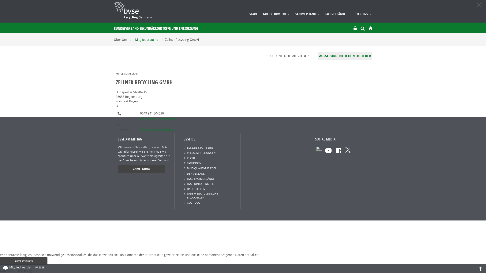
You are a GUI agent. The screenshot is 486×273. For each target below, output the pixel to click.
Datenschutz (196, 189)
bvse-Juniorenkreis (200, 184)
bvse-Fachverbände (201, 178)
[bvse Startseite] (370, 28)
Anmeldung (141, 169)
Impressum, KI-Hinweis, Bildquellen (203, 195)
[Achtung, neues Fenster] (319, 149)
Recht (191, 158)
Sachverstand (306, 14)
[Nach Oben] (480, 268)
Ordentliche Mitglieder (289, 56)
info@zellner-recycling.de (158, 119)
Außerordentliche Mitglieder (345, 56)
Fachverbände (336, 14)
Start (253, 14)
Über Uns (362, 14)
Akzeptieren (23, 261)
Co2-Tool (193, 202)
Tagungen (194, 163)
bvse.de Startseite (200, 147)
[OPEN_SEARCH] (362, 28)
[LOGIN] (355, 28)
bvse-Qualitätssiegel (201, 168)
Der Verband (196, 173)
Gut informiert (275, 14)
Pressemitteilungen (201, 153)
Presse (40, 268)
